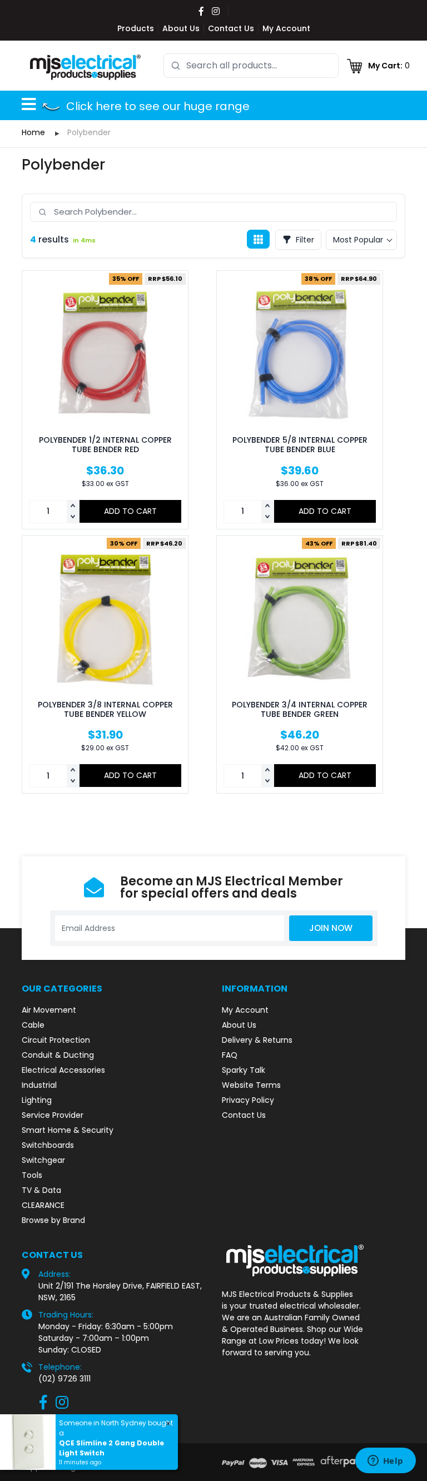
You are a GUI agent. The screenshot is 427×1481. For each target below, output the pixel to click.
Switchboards (48, 1145)
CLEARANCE (43, 1205)
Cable (33, 1025)
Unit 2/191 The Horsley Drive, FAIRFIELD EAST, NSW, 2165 (120, 1291)
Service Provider (52, 1115)
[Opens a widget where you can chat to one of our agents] (385, 1461)
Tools (32, 1175)
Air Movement (49, 1010)
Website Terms (251, 1085)
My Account (286, 28)
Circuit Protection (56, 1040)
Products (135, 28)
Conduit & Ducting (58, 1055)
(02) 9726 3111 (64, 1378)
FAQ (229, 1055)
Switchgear (43, 1160)
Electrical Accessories (63, 1070)
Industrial (39, 1085)
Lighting (37, 1100)
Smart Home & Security (67, 1130)
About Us (181, 28)
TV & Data (41, 1190)
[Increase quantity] (73, 506)
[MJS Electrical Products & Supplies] (85, 66)
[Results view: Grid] (258, 239)
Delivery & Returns (257, 1040)
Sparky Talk (243, 1070)
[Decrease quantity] (73, 517)
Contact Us (231, 28)
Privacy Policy (248, 1100)
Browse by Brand (53, 1220)
